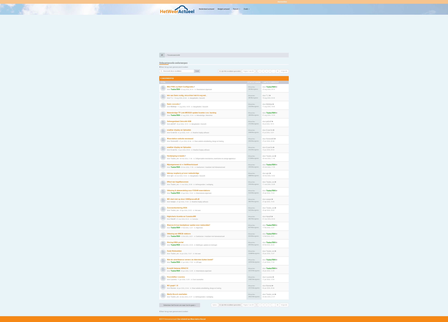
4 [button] (266, 71)
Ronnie (173, 288)
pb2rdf (173, 124)
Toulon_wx (175, 158)
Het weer (198, 210)
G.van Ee (174, 132)
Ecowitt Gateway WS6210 (177, 268)
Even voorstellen (198, 279)
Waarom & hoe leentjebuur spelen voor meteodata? (188, 225)
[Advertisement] (224, 34)
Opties (214, 305)
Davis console (173, 104)
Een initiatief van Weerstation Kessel (192, 319)
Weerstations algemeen (204, 89)
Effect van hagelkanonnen (177, 182)
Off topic (199, 262)
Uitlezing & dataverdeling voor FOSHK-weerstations (188, 190)
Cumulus (195, 219)
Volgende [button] (284, 71)
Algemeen (199, 228)
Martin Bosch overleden (177, 294)
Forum (236, 9)
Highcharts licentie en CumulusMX (181, 216)
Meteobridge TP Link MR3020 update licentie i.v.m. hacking (191, 113)
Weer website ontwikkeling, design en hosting (209, 141)
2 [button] (259, 71)
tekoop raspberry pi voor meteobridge (183, 173)
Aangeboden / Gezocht (197, 98)
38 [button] (277, 71)
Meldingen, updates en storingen (206, 245)
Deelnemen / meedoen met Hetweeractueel (211, 167)
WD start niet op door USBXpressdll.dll (183, 199)
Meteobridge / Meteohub (204, 115)
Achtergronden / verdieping (204, 184)
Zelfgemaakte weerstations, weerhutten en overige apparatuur (215, 158)
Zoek (246, 9)
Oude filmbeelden (174, 251)
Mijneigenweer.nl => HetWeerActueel (182, 165)
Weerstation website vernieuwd (180, 139)
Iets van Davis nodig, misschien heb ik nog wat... (187, 95)
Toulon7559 (175, 89)
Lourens (174, 279)
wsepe (173, 202)
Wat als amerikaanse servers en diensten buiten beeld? (190, 260)
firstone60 (174, 141)
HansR (173, 219)
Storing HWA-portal (175, 242)
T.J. (172, 98)
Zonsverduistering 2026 (177, 208)
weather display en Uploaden (179, 130)
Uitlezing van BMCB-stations (179, 234)
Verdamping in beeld (175, 156)
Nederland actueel (206, 9)
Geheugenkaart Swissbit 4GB (179, 121)
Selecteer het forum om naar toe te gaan (179, 305)
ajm (172, 176)
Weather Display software (201, 132)
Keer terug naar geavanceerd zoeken (174, 67)
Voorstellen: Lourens (176, 277)
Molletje (174, 107)
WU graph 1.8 (172, 286)
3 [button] (263, 71)
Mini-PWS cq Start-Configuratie (180, 87)
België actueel (224, 9)
